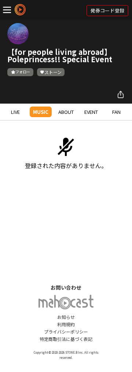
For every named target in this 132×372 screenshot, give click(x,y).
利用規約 (66, 324)
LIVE (15, 111)
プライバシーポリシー (66, 331)
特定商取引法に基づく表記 (66, 339)
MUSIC (40, 111)
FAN (116, 111)
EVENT (91, 111)
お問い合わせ (66, 287)
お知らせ (66, 317)
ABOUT (66, 111)
